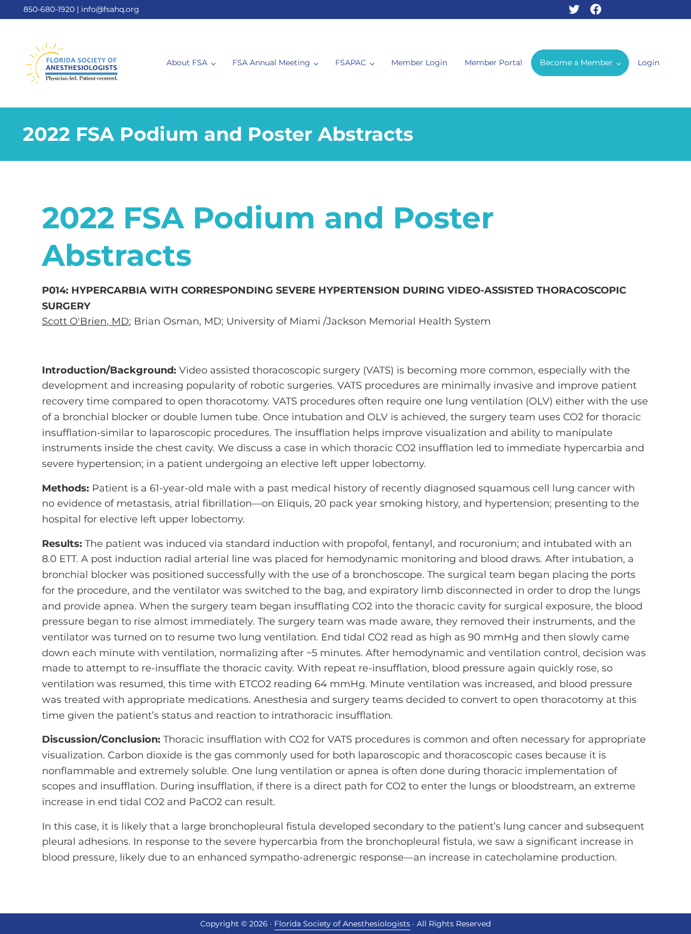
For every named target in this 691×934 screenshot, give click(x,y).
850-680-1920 (49, 9)
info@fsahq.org (110, 9)
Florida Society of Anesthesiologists (342, 924)
